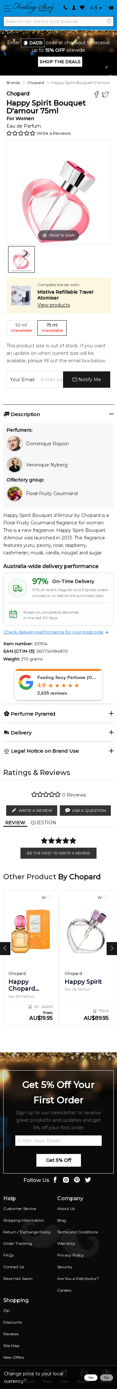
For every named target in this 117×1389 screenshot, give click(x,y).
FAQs (8, 1255)
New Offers (13, 1357)
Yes (91, 1377)
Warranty (66, 1243)
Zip (6, 1310)
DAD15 (36, 42)
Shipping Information (23, 1220)
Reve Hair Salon (17, 1278)
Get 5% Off (58, 1160)
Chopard (35, 82)
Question (43, 823)
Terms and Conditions (77, 1231)
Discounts (12, 1322)
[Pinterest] (77, 1180)
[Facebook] (97, 95)
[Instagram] (66, 1180)
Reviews (11, 1333)
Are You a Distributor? (78, 1278)
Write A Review (35, 810)
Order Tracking (17, 1243)
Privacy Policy (70, 1255)
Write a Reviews (54, 133)
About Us (66, 1208)
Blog (61, 1220)
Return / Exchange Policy (27, 1231)
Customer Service (19, 1208)
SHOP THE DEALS (60, 61)
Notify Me (89, 379)
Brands (13, 82)
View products (53, 305)
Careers (64, 1290)
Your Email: (22, 379)
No (106, 1377)
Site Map (11, 1345)
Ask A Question (89, 810)
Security (64, 1266)
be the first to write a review (58, 853)
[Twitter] (106, 95)
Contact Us (13, 1266)
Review (15, 823)
